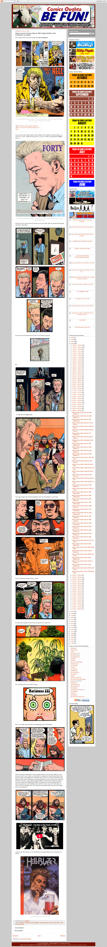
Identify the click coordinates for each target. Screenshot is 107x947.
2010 (72, 633)
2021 (72, 611)
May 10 (50, 922)
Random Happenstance (75, 684)
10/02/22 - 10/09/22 (77, 369)
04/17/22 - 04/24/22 (77, 579)
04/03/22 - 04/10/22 (77, 583)
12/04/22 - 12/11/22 (77, 351)
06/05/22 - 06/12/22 (77, 402)
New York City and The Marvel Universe (78, 679)
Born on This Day (29, 922)
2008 (72, 637)
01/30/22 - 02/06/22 (77, 601)
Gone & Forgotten (74, 665)
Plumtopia (72, 680)
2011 (72, 631)
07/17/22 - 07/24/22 (77, 390)
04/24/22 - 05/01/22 (77, 577)
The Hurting (73, 667)
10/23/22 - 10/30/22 (77, 363)
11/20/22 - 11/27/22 (77, 355)
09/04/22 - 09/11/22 (77, 377)
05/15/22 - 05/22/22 (77, 408)
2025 (72, 337)
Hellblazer (36, 922)
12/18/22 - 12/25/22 (77, 347)
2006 (72, 641)
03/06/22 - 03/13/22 (77, 591)
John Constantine (44, 922)
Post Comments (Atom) (25, 939)
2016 (72, 621)
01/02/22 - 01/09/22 (77, 609)
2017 (72, 619)
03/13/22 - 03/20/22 (77, 589)
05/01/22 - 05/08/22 (77, 575)
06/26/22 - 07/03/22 (77, 396)
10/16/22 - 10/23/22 (77, 365)
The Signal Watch (74, 687)
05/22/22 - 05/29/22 (77, 406)
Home (39, 935)
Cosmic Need (73, 658)
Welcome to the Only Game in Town (77, 696)
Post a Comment (19, 930)
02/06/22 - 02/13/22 (77, 599)
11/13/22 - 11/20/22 (77, 357)
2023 (72, 341)
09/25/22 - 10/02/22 (77, 371)
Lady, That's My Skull (75, 672)
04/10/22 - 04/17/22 (77, 581)
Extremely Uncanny (74, 663)
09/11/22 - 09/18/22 (77, 375)
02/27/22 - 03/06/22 (77, 593)
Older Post (62, 935)
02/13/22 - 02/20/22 (77, 597)
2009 (72, 635)
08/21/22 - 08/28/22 (77, 381)
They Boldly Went (74, 691)
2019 (72, 615)
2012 (72, 629)
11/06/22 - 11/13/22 (77, 359)
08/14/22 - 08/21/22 (77, 383)
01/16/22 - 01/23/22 (77, 605)
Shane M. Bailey (74, 686)
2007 (72, 639)
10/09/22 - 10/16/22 (77, 367)
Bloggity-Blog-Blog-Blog (75, 656)
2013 (72, 627)
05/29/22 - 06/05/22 (77, 404)
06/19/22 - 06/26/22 (77, 398)
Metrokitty (72, 675)
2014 (72, 625)
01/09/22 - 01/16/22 (77, 607)
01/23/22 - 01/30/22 (77, 603)
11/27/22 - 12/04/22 (77, 353)
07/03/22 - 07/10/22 (77, 394)
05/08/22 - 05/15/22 (77, 410)
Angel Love (21, 922)
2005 (72, 643)
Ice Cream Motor (74, 668)
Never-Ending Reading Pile (76, 677)
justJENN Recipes (74, 670)
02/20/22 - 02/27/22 (77, 595)
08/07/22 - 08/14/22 (77, 385)
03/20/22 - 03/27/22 (77, 587)
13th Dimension (74, 648)
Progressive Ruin (74, 682)
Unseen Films (73, 693)
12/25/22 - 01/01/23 (77, 345)
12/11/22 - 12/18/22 (77, 349)
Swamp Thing (56, 922)
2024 (72, 339)
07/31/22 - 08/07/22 (77, 387)
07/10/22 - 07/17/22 (77, 392)
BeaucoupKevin (74, 653)
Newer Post (15, 935)
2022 (72, 343)
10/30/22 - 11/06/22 (77, 361)
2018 (72, 617)
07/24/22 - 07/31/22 (77, 388)
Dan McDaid (73, 660)
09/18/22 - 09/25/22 (77, 373)
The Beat (72, 651)
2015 (72, 623)
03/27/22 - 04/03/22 (77, 585)
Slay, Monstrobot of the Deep (76, 689)
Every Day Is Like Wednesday (76, 661)
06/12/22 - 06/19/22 (77, 400)
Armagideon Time (74, 649)
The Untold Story (74, 694)
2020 (72, 613)
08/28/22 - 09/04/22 (77, 379)
